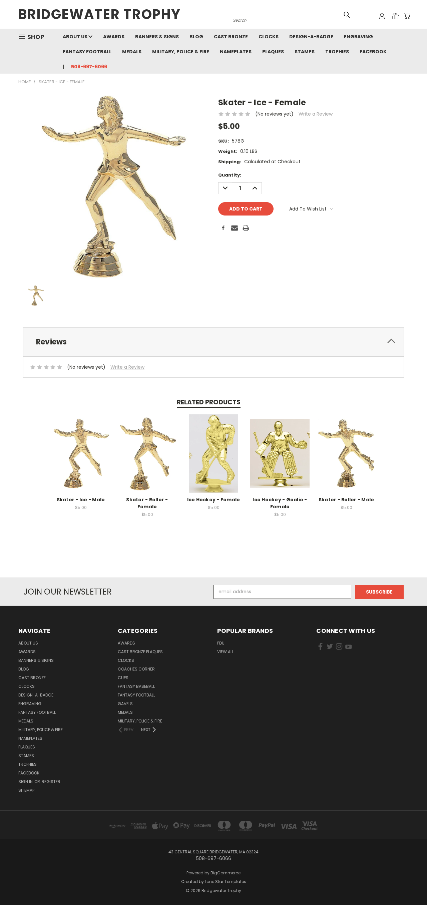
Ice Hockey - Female (213, 499)
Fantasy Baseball (136, 686)
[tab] (213, 341)
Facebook (373, 51)
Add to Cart (80, 458)
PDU (221, 643)
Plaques (273, 51)
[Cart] (407, 16)
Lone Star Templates (225, 881)
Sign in (26, 781)
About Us (75, 36)
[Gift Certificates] (395, 16)
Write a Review (316, 114)
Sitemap (26, 790)
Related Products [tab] (209, 402)
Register (51, 781)
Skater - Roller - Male (346, 499)
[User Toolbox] (382, 16)
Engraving (358, 36)
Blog (196, 36)
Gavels (125, 703)
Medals (131, 51)
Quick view (80, 446)
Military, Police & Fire (180, 51)
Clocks (269, 36)
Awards (113, 36)
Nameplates (236, 51)
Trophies (337, 51)
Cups (123, 677)
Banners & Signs (157, 36)
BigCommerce (225, 873)
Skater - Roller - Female (147, 503)
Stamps (305, 51)
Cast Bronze (231, 36)
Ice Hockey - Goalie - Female (280, 503)
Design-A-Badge (311, 36)
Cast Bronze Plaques (140, 652)
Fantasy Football (87, 51)
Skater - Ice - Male (81, 499)
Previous (409, 884)
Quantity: (229, 175)
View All (225, 652)
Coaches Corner (136, 669)
